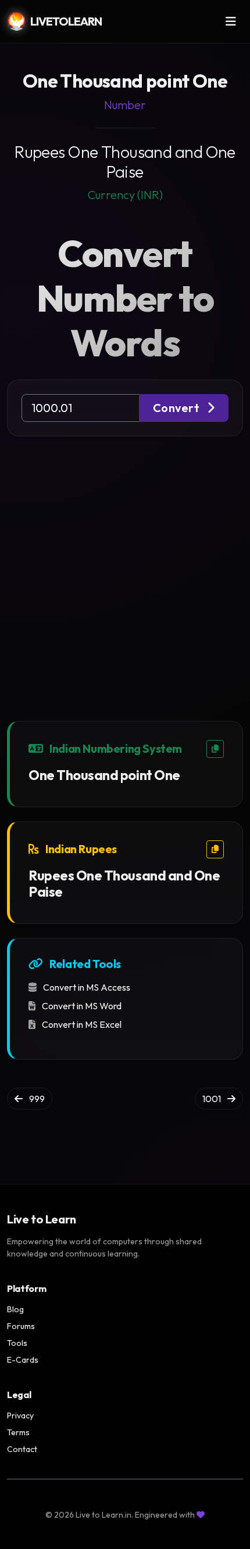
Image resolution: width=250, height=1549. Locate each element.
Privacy (20, 1415)
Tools (17, 1343)
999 (36, 1098)
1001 (212, 1098)
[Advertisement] (125, 567)
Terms (18, 1432)
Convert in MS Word (81, 1006)
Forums (21, 1326)
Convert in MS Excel (81, 1024)
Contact (22, 1449)
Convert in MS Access (85, 987)
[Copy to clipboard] (215, 749)
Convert (177, 407)
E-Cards (22, 1360)
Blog (15, 1309)
